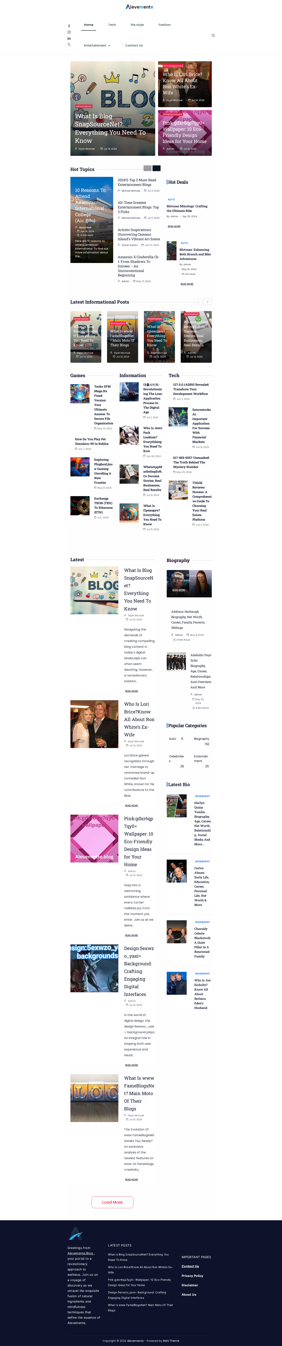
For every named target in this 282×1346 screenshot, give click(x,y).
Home (88, 25)
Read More (174, 226)
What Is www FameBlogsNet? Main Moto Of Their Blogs (122, 338)
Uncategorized (173, 65)
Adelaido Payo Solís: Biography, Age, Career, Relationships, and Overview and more (200, 671)
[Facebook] (69, 26)
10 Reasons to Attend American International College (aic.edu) (90, 205)
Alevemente (135, 1341)
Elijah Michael (87, 149)
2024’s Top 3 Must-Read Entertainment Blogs (137, 182)
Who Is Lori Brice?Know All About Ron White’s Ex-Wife (182, 83)
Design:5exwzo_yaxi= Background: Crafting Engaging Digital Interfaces (139, 971)
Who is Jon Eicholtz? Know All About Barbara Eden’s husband (202, 994)
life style (137, 25)
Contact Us (134, 45)
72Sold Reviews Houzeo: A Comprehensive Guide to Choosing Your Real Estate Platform (202, 501)
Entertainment (95, 45)
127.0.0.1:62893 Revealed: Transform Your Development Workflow (191, 389)
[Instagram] (69, 32)
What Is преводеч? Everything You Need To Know (157, 335)
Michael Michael (131, 190)
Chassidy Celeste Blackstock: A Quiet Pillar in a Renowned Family (202, 942)
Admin (170, 149)
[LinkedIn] (69, 38)
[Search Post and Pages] (213, 35)
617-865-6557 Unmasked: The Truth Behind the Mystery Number (191, 462)
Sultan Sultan (130, 245)
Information (84, 106)
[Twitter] (69, 44)
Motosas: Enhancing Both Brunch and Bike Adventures (195, 254)
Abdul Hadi (85, 227)
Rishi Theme (171, 1341)
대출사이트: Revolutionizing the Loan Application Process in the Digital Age (152, 398)
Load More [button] (112, 1202)
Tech (112, 25)
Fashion (165, 25)
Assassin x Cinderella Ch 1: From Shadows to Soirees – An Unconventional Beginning (138, 266)
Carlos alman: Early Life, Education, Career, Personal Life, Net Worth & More (202, 886)
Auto (171, 199)
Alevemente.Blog (81, 1253)
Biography (202, 796)
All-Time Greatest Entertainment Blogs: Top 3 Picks (138, 207)
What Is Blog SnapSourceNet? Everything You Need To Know (110, 128)
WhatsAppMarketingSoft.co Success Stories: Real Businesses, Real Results (196, 333)
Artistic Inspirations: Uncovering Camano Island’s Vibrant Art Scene (139, 234)
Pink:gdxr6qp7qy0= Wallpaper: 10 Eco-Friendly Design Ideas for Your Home (185, 132)
